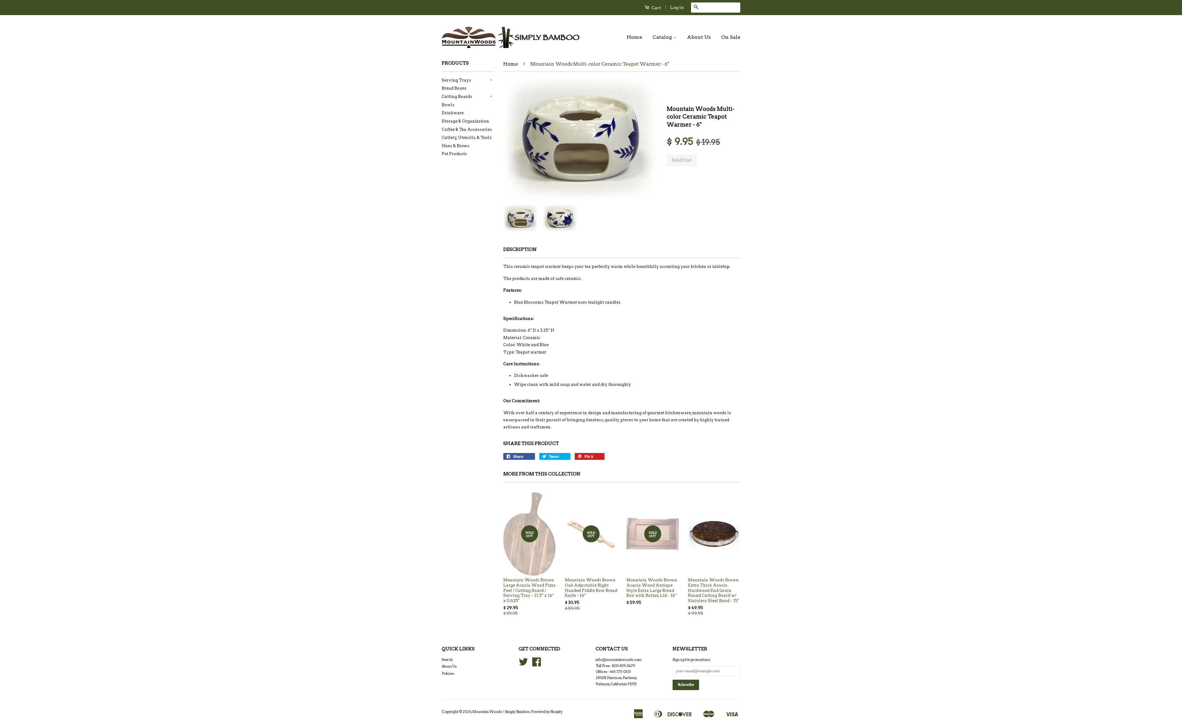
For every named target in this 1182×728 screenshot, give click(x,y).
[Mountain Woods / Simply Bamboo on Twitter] (523, 664)
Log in (677, 7)
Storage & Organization (465, 121)
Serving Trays (456, 80)
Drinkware (453, 113)
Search (447, 659)
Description (520, 249)
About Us (699, 37)
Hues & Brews (455, 146)
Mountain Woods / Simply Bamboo (501, 712)
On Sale (730, 37)
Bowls (448, 105)
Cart (655, 7)
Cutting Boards (457, 96)
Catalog (663, 37)
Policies (448, 673)
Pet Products (454, 154)
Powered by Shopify (546, 712)
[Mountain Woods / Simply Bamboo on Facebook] (536, 664)
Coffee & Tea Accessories (467, 129)
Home (634, 37)
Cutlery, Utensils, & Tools (467, 137)
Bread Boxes (454, 88)
